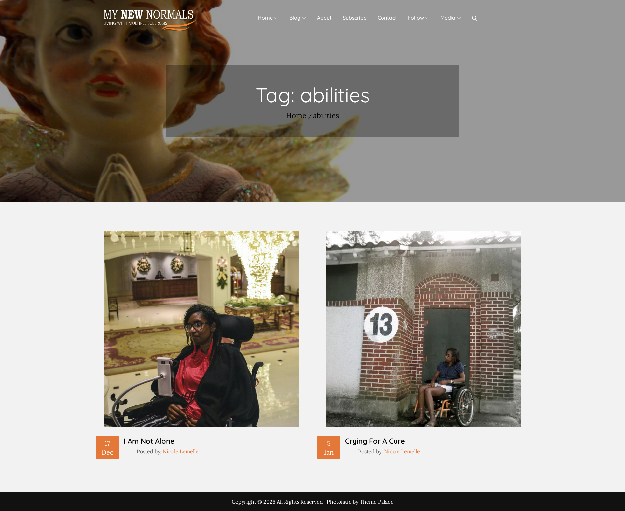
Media (447, 17)
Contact (387, 17)
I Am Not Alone (149, 441)
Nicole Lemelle (181, 451)
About (324, 17)
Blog (294, 17)
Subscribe (355, 17)
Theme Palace (377, 501)
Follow (416, 17)
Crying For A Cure (375, 441)
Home (265, 17)
